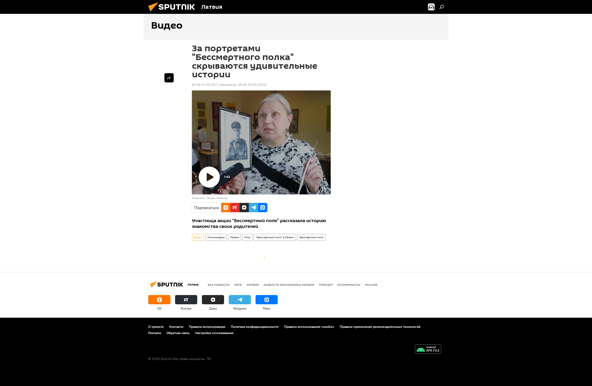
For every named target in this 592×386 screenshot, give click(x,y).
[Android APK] (428, 349)
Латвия (234, 237)
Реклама (154, 333)
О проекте (156, 327)
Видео (198, 237)
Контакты (176, 327)
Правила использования (207, 327)
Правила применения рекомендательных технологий (380, 327)
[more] (169, 77)
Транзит (326, 285)
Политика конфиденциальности (254, 327)
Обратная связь (178, 333)
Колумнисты (348, 285)
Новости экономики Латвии (289, 285)
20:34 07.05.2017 (205, 85)
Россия (371, 285)
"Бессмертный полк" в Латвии (275, 237)
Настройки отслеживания (214, 333)
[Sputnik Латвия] (173, 13)
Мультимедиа (216, 237)
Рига (247, 237)
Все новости (219, 285)
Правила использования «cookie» (309, 327)
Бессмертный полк (311, 237)
